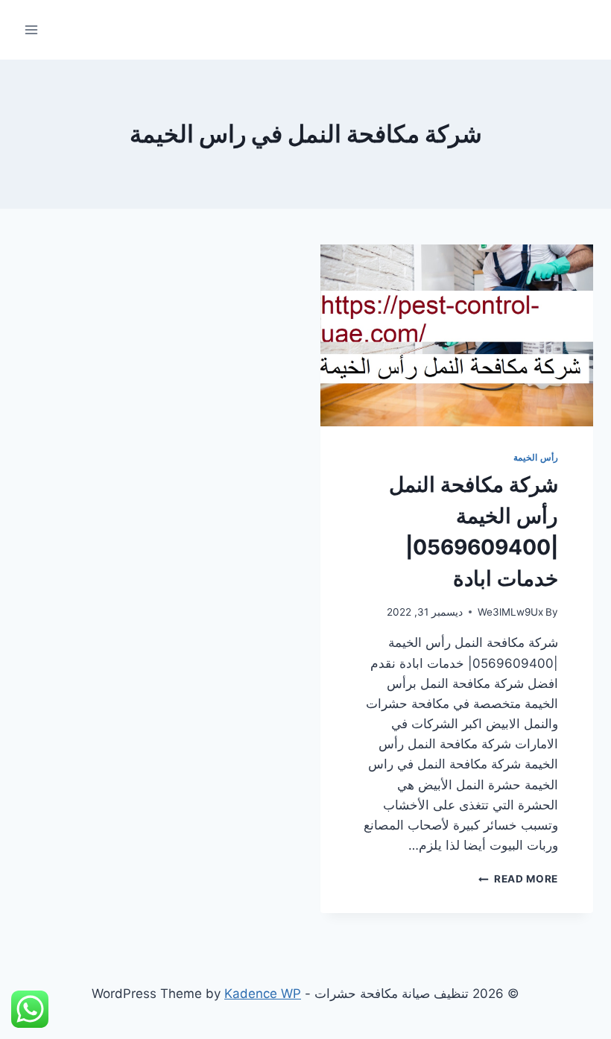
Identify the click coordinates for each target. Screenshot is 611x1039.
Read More (518, 879)
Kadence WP (262, 993)
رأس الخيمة (535, 457)
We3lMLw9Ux (510, 612)
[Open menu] (31, 29)
